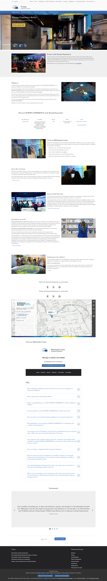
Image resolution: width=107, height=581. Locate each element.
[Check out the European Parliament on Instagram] (59, 287)
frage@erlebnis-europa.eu (23, 314)
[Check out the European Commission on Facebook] (47, 296)
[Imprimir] (94, 316)
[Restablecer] (94, 301)
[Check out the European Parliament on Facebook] (47, 287)
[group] (52, 318)
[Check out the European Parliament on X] (53, 287)
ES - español (15, 1)
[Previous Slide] (15, 510)
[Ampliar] (94, 305)
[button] (91, 1)
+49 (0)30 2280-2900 (22, 315)
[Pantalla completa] (94, 312)
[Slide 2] (52, 528)
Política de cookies (81, 578)
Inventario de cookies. (94, 578)
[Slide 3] (54, 528)
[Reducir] (94, 309)
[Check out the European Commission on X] (53, 296)
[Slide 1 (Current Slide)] (50, 528)
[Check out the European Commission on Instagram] (59, 296)
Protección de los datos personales (65, 578)
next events (78, 63)
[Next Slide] (92, 510)
